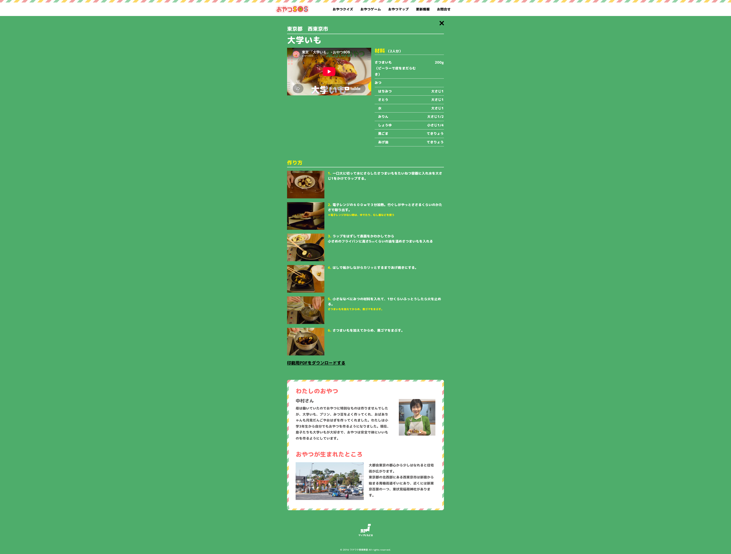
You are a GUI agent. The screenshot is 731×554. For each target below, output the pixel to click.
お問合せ (444, 9)
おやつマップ (398, 9)
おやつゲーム (370, 9)
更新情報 (423, 9)
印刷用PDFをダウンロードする (316, 363)
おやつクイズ (343, 9)
